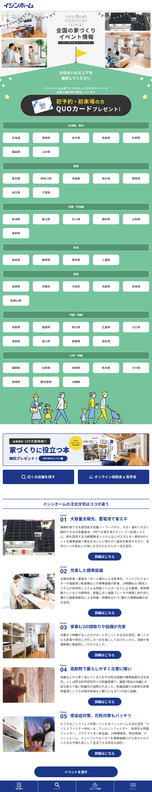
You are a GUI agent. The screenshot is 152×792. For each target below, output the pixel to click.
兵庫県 (106, 286)
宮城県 (106, 138)
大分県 (136, 368)
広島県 (106, 327)
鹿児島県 (46, 382)
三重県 (106, 260)
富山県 (46, 219)
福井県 (106, 219)
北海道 (16, 138)
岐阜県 (16, 260)
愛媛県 (76, 341)
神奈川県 (46, 178)
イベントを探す (76, 771)
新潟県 (16, 219)
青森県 (46, 138)
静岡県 (46, 260)
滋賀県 (16, 286)
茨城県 (76, 178)
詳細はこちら (105, 556)
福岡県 (16, 368)
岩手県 (76, 138)
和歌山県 (16, 300)
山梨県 (136, 219)
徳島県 (16, 341)
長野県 (16, 233)
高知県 (106, 341)
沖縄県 (76, 382)
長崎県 (76, 368)
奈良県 (136, 286)
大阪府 (76, 286)
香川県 (46, 341)
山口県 (136, 327)
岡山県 (76, 327)
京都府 (46, 286)
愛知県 (76, 260)
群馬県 (136, 178)
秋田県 (136, 138)
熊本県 (106, 368)
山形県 (46, 152)
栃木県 (106, 178)
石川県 (76, 219)
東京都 (16, 178)
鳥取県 (16, 327)
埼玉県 (16, 192)
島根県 (46, 327)
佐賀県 (46, 368)
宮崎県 (16, 382)
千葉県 (46, 192)
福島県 (16, 152)
